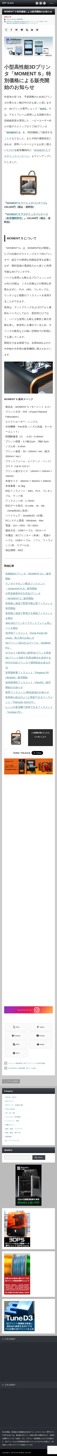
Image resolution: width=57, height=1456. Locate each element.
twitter (40, 3)
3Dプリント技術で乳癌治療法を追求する (28, 657)
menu (51, 3)
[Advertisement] (28, 890)
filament (9, 23)
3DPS (23, 21)
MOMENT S (24, 23)
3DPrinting (17, 21)
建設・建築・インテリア (13, 1129)
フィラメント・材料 (12, 1121)
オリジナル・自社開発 (13, 1117)
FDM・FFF (43, 21)
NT (43, 150)
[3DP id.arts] (13, 3)
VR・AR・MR (10, 1113)
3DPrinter (10, 21)
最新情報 (20, 19)
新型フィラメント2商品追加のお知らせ (27, 692)
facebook (44, 3)
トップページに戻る (11, 1081)
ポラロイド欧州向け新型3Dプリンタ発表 (28, 652)
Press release (11, 19)
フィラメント (33, 23)
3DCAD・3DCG (10, 1097)
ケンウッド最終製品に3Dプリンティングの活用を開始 (26, 1063)
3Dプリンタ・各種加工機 (14, 1105)
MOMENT (15, 23)
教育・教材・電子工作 (13, 1132)
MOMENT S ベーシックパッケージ (26, 203)
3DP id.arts (14, 1452)
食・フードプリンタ (12, 1140)
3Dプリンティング (32, 21)
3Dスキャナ (9, 1101)
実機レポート (10, 1125)
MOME (38, 150)
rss (36, 3)
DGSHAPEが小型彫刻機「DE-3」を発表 (22, 1068)
